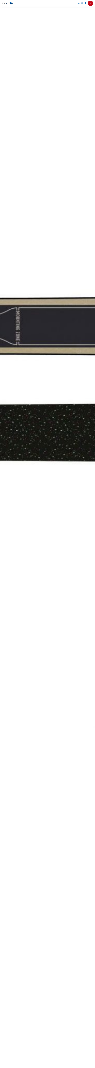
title (38, 540)
